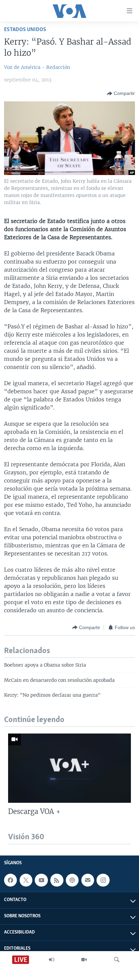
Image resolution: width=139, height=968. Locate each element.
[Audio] (51, 959)
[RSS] (56, 880)
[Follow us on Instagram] (102, 880)
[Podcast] (72, 880)
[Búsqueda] (117, 959)
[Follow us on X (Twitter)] (26, 880)
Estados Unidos (25, 29)
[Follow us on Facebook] (10, 880)
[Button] (121, 94)
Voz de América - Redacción (37, 67)
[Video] (84, 959)
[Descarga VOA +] (69, 768)
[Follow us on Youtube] (41, 880)
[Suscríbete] (87, 880)
